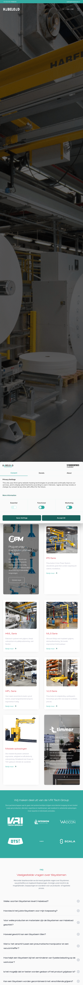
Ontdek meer (16, 580)
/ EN (67, 9)
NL (63, 9)
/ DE (72, 9)
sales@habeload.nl (73, 2)
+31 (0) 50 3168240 (10, 2)
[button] (78, 9)
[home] (11, 9)
